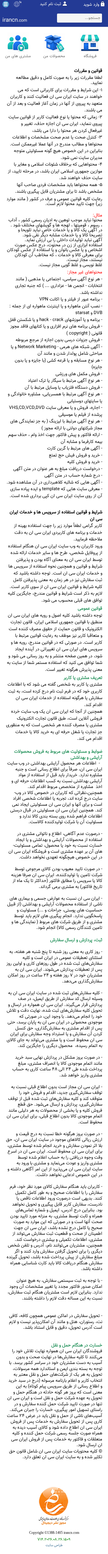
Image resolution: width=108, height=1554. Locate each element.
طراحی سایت (54, 1545)
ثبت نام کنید (50, 4)
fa (20, 2)
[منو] (5, 4)
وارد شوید (91, 5)
